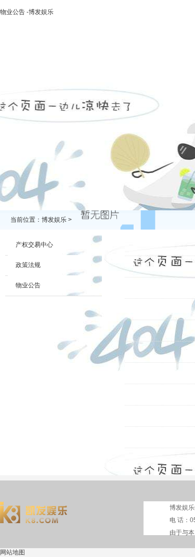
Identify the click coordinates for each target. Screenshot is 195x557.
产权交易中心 (34, 244)
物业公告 (28, 285)
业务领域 (159, 65)
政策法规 (28, 265)
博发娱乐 (25, 65)
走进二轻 (70, 65)
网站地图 (12, 552)
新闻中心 (114, 65)
